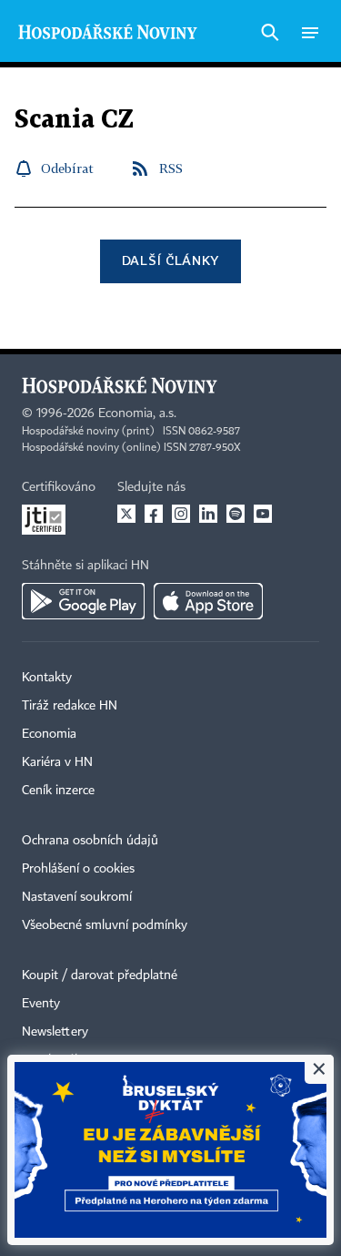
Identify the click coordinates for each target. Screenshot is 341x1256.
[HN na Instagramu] (181, 514)
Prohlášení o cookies (78, 869)
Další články (170, 260)
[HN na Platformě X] (126, 514)
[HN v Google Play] (83, 601)
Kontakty (47, 677)
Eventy (41, 1003)
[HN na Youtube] (263, 514)
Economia (49, 734)
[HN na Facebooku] (154, 514)
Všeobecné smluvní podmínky (104, 925)
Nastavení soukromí (77, 897)
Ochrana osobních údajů (90, 840)
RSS (171, 168)
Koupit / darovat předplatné (99, 975)
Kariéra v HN (57, 762)
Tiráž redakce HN (69, 705)
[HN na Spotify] (235, 514)
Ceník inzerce (58, 790)
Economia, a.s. (137, 413)
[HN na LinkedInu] (208, 514)
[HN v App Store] (208, 601)
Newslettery (55, 1032)
